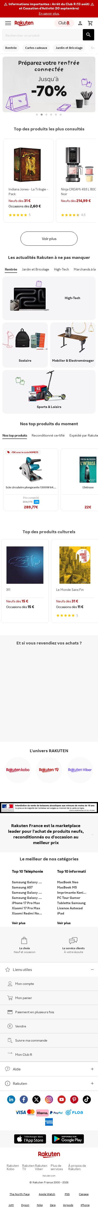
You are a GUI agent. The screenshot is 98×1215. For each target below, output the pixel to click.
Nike (40, 1205)
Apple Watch (47, 1194)
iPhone (85, 1205)
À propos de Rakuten (77, 1167)
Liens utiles (22, 969)
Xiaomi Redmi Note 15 (28, 913)
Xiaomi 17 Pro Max (26, 908)
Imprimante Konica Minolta (73, 892)
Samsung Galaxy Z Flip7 (28, 892)
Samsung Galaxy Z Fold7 (28, 898)
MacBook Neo (67, 882)
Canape (83, 1194)
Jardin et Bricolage (35, 269)
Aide (17, 1069)
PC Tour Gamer (68, 898)
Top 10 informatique (73, 871)
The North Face (19, 1194)
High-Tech (61, 269)
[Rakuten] (22, 23)
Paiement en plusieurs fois (34, 1012)
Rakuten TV (28, 1167)
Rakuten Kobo (13, 1167)
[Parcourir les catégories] (8, 23)
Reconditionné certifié (48, 435)
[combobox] (43, 35)
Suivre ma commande (31, 1040)
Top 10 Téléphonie (27, 871)
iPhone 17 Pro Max (26, 903)
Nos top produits (14, 435)
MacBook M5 (67, 887)
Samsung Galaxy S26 (28, 882)
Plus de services (57, 1167)
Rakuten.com (49, 1175)
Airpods (68, 1205)
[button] (49, 8)
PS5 (67, 1194)
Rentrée (11, 269)
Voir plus (49, 238)
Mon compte (24, 984)
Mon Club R (23, 1054)
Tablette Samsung (71, 903)
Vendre (20, 1026)
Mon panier (23, 998)
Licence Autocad (70, 908)
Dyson (25, 1205)
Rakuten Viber (41, 1167)
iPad (60, 913)
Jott (11, 1205)
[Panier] (90, 23)
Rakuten (20, 1083)
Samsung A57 (22, 887)
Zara (52, 1205)
